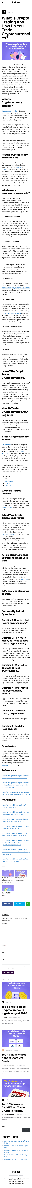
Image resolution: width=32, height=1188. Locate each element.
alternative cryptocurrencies (11, 313)
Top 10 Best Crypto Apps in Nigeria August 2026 (6, 893)
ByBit (10, 508)
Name (4, 945)
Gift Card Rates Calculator (16, 1179)
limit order (24, 579)
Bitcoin (18, 167)
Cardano (8, 485)
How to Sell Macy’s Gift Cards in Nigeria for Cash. (16, 1151)
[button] (29, 2)
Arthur (5, 1017)
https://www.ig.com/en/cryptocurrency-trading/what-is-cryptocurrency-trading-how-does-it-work (15, 785)
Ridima (16, 2)
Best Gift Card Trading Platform (16, 1175)
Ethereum (5, 169)
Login (13, 1178)
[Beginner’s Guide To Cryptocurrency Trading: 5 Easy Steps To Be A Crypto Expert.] (8, 873)
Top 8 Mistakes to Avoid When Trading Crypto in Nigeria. (20, 879)
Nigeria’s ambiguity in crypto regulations (16, 288)
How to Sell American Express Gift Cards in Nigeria (16, 1142)
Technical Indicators (9, 534)
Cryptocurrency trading (9, 111)
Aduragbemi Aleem (9, 1065)
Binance (4, 508)
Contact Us (26, 1178)
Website (4, 959)
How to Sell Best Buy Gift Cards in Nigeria (17, 1159)
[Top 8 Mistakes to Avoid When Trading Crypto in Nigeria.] (21, 873)
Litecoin (7, 483)
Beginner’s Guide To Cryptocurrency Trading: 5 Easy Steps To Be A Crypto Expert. (7, 880)
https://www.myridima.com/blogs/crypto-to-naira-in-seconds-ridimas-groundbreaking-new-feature (16, 842)
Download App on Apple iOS (16, 1183)
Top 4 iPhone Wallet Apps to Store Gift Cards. (14, 1058)
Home (3, 1178)
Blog (8, 1178)
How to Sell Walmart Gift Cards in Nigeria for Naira (17, 1156)
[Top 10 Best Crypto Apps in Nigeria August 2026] (8, 888)
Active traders (6, 445)
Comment (5, 923)
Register (19, 1178)
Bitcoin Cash (9, 481)
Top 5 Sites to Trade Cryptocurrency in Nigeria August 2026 (14, 1010)
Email (3, 952)
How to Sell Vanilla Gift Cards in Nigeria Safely (16, 1147)
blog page (5, 765)
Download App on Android (16, 1181)
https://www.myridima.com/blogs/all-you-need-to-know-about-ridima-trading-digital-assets (16, 852)
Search (3, 1126)
